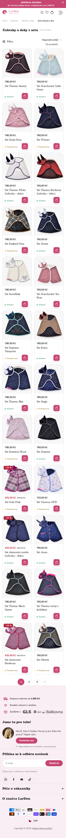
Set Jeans (42, 552)
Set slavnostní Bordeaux (13, 661)
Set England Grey (14, 244)
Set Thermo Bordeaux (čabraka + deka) (49, 192)
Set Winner (43, 140)
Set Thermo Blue (14, 402)
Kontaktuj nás (26, 740)
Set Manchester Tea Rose (48, 296)
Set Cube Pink (13, 502)
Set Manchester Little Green (49, 88)
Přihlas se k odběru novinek (25, 754)
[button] (62, 2)
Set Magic (42, 402)
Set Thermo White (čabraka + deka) (15, 192)
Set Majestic (43, 452)
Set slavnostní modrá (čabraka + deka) (17, 554)
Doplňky (14, 20)
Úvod (4, 20)
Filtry (10, 41)
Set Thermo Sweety (15, 86)
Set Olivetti (43, 660)
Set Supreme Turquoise (12, 349)
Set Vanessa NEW (47, 502)
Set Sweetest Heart (15, 452)
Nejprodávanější (50, 39)
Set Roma (42, 348)
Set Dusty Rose (13, 140)
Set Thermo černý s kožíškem (48, 608)
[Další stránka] (45, 682)
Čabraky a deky (27, 20)
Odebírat (54, 763)
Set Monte (42, 244)
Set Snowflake (12, 294)
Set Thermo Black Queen (15, 608)
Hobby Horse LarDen (42, 828)
